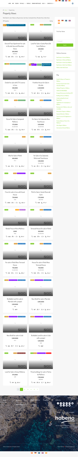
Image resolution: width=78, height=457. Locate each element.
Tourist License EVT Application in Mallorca (64, 117)
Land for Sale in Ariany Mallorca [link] (15, 372)
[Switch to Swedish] (63, 0)
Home (9, 3)
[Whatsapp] (58, 403)
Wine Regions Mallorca (61, 125)
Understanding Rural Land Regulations (62, 99)
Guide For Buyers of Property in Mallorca (63, 80)
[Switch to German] (59, 0)
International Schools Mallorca (63, 128)
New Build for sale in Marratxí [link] (41, 299)
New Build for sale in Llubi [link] (15, 335)
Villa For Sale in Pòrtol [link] (15, 155)
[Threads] (64, 405)
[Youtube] (69, 405)
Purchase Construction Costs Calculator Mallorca (63, 84)
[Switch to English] (69, 20)
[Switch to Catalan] (69, 0)
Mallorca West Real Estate (62, 67)
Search (17, 3)
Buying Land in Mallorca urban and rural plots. (64, 108)
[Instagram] (69, 403)
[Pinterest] (67, 405)
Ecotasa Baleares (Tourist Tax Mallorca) (63, 122)
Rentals (29, 3)
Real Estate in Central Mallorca (63, 57)
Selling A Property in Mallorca (63, 88)
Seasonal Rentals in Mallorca (63, 114)
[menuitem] (72, 3)
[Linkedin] (61, 405)
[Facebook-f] (61, 403)
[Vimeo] (72, 403)
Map (13, 3)
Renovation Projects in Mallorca (63, 111)
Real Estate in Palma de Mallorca (64, 60)
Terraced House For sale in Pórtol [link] (41, 228)
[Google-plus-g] (67, 403)
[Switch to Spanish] (56, 0)
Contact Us (50, 3)
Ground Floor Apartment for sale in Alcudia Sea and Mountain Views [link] (15, 46)
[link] (15, 32)
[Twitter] (64, 403)
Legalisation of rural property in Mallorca (63, 103)
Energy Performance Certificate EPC (65, 93)
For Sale (22, 3)
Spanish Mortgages (36, 3)
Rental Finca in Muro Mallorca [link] (15, 228)
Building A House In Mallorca (63, 95)
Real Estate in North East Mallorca (64, 65)
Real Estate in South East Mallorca (64, 62)
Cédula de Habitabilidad (62, 90)
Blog (43, 3)
